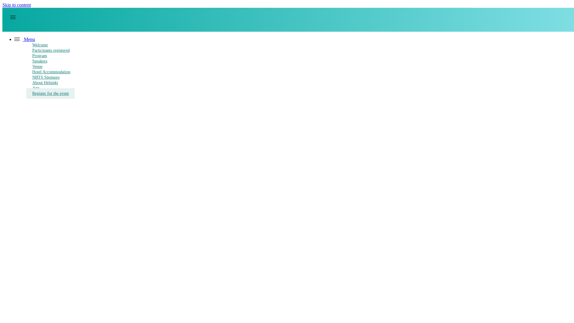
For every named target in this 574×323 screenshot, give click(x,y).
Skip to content (16, 4)
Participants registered (51, 50)
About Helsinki (45, 82)
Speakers (39, 61)
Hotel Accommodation (51, 72)
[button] (24, 39)
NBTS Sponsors (45, 77)
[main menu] (13, 17)
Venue (37, 66)
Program (39, 56)
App (35, 88)
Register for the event (50, 93)
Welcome (40, 45)
